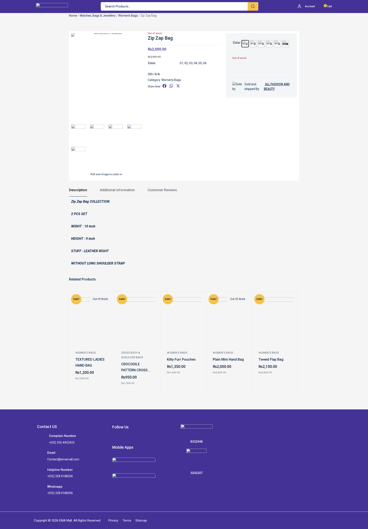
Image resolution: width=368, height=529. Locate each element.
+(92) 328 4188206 (60, 476)
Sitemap (141, 520)
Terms (126, 520)
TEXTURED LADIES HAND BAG (90, 362)
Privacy (113, 520)
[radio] (245, 43)
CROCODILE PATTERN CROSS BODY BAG (134, 367)
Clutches (357, 352)
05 (200, 63)
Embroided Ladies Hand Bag (318, 367)
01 (181, 63)
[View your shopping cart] (322, 6)
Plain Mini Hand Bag (228, 359)
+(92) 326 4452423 (62, 442)
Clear (285, 43)
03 (191, 63)
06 (205, 63)
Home (73, 15)
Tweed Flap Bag (271, 359)
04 (195, 63)
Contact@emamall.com (63, 459)
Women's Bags (128, 15)
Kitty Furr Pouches (181, 359)
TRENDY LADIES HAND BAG (42, 362)
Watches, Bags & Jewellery (98, 15)
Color (237, 42)
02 (186, 63)
